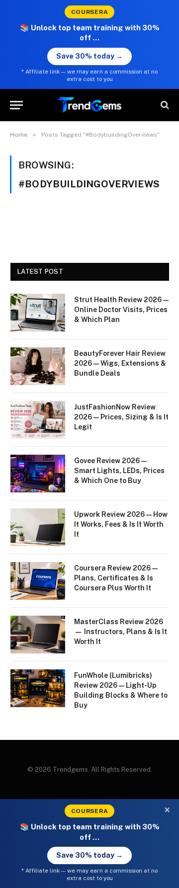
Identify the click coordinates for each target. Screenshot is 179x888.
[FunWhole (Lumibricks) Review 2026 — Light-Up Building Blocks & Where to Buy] (37, 688)
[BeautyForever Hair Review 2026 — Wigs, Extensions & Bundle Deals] (37, 366)
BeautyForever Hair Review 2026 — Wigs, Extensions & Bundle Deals (120, 363)
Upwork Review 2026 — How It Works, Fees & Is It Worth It (121, 524)
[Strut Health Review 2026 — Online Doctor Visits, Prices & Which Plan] (37, 312)
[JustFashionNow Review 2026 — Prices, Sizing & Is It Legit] (37, 420)
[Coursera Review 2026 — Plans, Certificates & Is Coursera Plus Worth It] (37, 581)
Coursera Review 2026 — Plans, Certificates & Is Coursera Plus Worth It (116, 578)
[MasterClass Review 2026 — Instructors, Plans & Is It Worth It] (37, 634)
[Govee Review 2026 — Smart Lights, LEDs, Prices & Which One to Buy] (37, 473)
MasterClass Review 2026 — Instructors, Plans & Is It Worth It (120, 632)
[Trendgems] (89, 105)
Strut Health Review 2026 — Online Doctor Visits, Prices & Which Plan (121, 309)
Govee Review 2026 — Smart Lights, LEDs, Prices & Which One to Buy (119, 470)
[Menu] (16, 105)
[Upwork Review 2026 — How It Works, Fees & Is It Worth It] (37, 527)
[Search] (164, 105)
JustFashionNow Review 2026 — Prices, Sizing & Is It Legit (121, 417)
